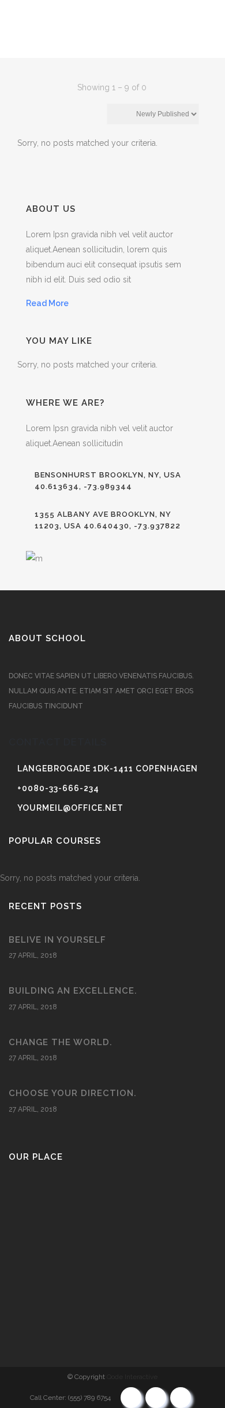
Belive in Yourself (57, 940)
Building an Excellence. (73, 991)
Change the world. (60, 1042)
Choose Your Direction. (73, 1093)
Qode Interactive (132, 1377)
